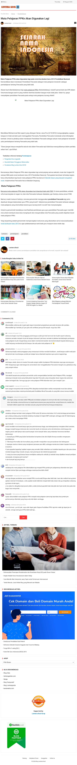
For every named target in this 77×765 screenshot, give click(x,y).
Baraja (6, 679)
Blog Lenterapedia (10, 685)
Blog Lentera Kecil (41, 761)
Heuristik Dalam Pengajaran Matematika (17, 162)
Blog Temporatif (9, 682)
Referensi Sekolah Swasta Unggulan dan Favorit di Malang (21, 645)
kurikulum (4, 234)
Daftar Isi (52, 758)
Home (13, 14)
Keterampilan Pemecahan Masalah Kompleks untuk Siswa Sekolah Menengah (62, 279)
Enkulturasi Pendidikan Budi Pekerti (14, 641)
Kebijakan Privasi (33, 758)
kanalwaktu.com (9, 688)
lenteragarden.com (10, 676)
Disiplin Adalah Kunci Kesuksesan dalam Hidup (18, 576)
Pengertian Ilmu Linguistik (12, 159)
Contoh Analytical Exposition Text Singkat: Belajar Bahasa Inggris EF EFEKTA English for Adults (36, 303)
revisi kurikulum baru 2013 (10, 224)
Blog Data (7, 673)
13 (75, 22)
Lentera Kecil (8, 23)
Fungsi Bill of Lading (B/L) (11, 648)
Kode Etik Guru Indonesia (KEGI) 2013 (15, 652)
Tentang (24, 758)
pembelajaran (14, 234)
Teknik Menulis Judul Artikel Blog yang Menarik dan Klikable (22, 582)
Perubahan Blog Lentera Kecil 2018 (15, 165)
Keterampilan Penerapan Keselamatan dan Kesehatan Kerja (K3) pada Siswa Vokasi (12, 279)
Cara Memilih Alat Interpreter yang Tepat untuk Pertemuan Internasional (26, 579)
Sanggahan (44, 758)
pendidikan (25, 234)
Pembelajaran (22, 14)
